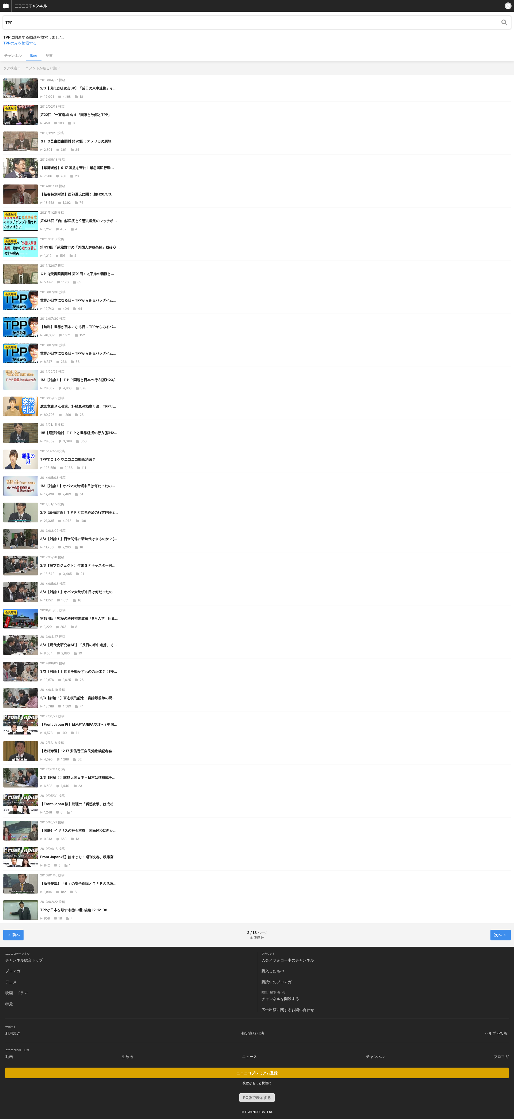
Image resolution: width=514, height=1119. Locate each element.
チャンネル (13, 55)
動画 (33, 55)
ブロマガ (12, 971)
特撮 (9, 1003)
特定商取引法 (252, 1033)
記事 (49, 55)
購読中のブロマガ (277, 981)
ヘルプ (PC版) (497, 1033)
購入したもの (273, 971)
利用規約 (12, 1033)
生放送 (127, 1056)
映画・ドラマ (16, 992)
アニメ (11, 981)
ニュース (249, 1056)
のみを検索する (20, 43)
